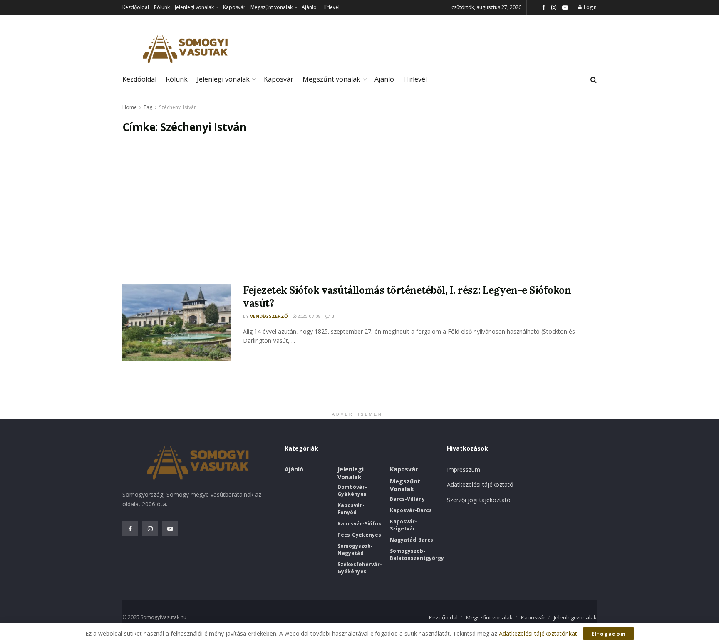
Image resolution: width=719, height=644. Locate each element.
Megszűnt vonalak (271, 7)
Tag (148, 107)
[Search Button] (593, 79)
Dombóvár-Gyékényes (352, 490)
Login (590, 7)
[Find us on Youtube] (565, 7)
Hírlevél (331, 7)
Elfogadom (608, 633)
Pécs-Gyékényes (359, 534)
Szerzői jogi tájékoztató (479, 500)
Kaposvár (234, 7)
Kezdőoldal (135, 7)
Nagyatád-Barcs (411, 539)
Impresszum (463, 469)
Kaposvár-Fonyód (350, 509)
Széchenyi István (178, 107)
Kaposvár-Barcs (411, 510)
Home (129, 107)
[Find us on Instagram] (553, 7)
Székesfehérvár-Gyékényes (359, 568)
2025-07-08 (308, 316)
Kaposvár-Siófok (359, 523)
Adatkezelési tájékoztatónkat (538, 633)
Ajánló (309, 7)
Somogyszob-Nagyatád (355, 549)
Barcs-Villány (407, 499)
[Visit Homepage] (184, 49)
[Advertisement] (359, 209)
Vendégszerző (269, 316)
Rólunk (162, 7)
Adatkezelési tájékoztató (480, 484)
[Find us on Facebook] (543, 7)
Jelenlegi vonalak (194, 7)
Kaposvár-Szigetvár (403, 525)
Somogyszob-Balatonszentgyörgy (417, 554)
